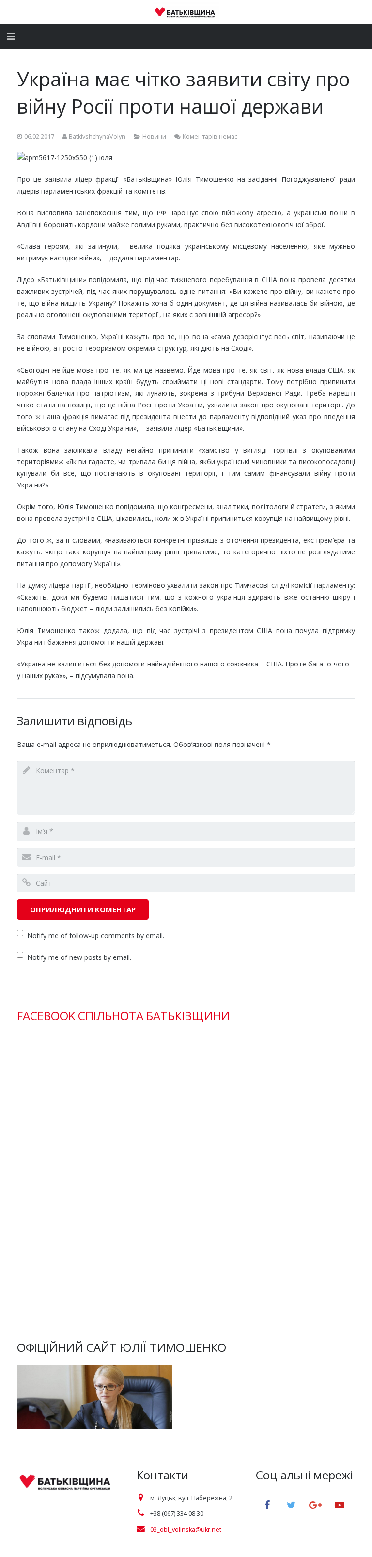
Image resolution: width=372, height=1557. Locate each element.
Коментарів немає (210, 136)
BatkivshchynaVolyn (97, 136)
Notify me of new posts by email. (79, 957)
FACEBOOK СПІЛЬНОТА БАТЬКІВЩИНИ (123, 1015)
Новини (154, 136)
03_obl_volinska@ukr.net (185, 1529)
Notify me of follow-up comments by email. (95, 935)
